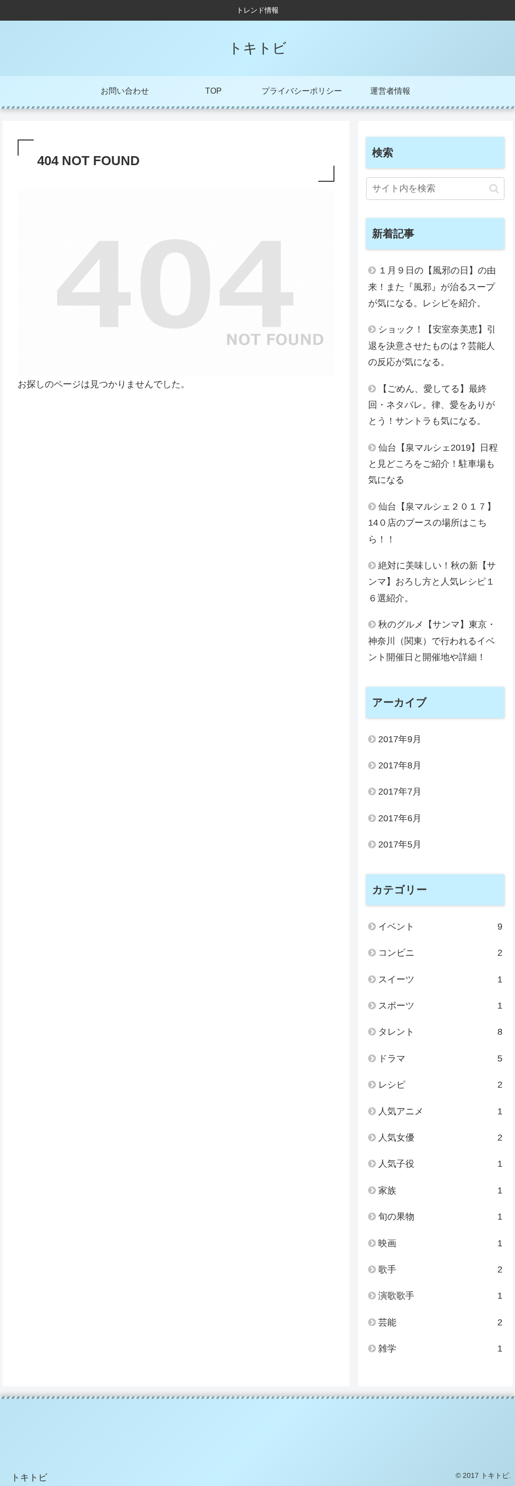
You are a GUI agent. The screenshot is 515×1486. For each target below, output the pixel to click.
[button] (494, 188)
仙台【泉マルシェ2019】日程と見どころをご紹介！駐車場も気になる (433, 464)
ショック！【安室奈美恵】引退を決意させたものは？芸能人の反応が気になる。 (432, 345)
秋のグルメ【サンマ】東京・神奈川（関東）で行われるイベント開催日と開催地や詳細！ (432, 640)
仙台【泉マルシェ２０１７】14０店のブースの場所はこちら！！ (432, 523)
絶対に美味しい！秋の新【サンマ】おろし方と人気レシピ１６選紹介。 (432, 581)
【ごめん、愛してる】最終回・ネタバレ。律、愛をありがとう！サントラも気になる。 (431, 405)
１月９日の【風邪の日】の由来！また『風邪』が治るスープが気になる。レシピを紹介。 (432, 286)
